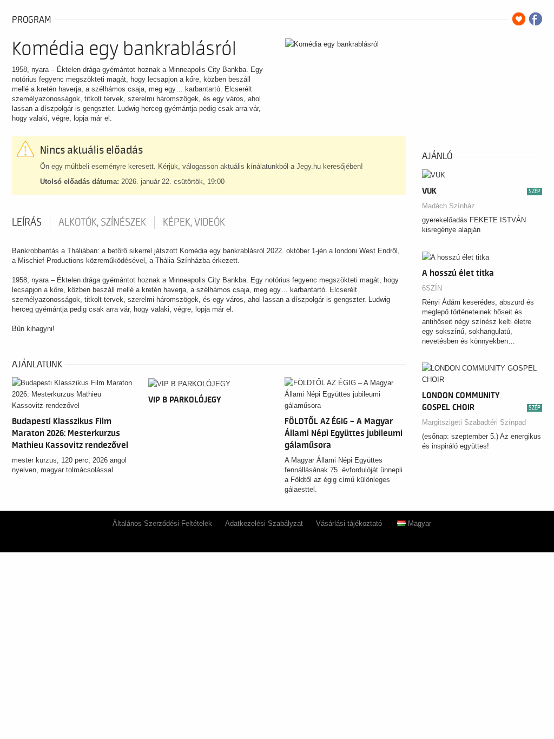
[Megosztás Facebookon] (535, 18)
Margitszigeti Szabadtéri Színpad (474, 422)
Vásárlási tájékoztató (349, 523)
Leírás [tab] (27, 222)
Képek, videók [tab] (194, 222)
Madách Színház (448, 206)
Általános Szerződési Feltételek (162, 523)
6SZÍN (432, 288)
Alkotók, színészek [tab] (102, 222)
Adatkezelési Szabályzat (264, 523)
